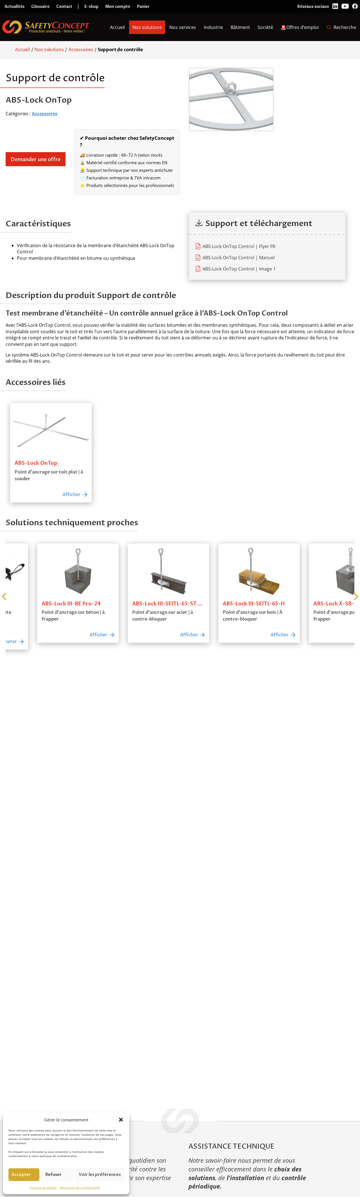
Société (265, 27)
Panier (143, 6)
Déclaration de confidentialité (80, 1187)
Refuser (53, 1174)
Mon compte (117, 6)
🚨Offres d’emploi (300, 27)
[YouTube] (345, 6)
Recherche (345, 27)
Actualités (14, 6)
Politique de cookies (43, 1187)
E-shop (91, 6)
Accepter (21, 1174)
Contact (64, 6)
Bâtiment (240, 27)
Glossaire (40, 6)
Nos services (182, 27)
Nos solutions (147, 27)
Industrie (213, 27)
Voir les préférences (100, 1174)
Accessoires (80, 50)
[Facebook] (355, 6)
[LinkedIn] (335, 6)
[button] (121, 1119)
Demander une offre (35, 159)
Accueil (117, 27)
